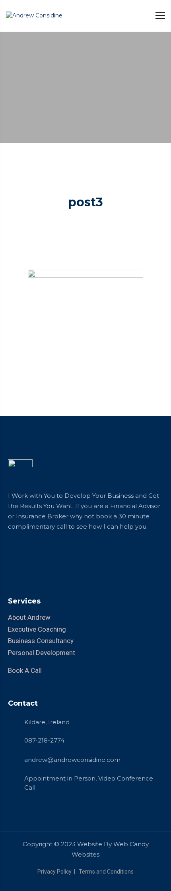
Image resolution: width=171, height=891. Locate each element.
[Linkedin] (14, 554)
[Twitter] (42, 554)
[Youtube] (70, 554)
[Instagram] (56, 554)
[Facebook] (28, 554)
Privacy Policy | (57, 871)
